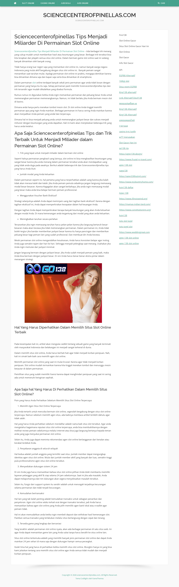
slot (34, 82)
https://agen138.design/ (130, 153)
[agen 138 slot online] (89, 567)
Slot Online (28, 3)
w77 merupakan (127, 137)
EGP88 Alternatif (127, 75)
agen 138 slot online (129, 237)
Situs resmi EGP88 (128, 86)
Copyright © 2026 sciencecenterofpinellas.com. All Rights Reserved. (89, 575)
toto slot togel (125, 221)
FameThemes (98, 578)
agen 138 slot (125, 165)
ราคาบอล (123, 125)
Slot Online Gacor (127, 40)
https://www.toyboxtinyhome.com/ (136, 181)
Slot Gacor (124, 57)
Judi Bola (66, 3)
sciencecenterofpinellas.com (89, 15)
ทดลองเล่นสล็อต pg (128, 103)
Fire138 (123, 35)
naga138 (123, 170)
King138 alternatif (127, 92)
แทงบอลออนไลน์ (127, 120)
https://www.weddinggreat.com (134, 232)
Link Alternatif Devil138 (130, 97)
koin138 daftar (126, 187)
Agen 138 (123, 193)
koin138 (123, 215)
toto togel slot (125, 226)
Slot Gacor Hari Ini (128, 142)
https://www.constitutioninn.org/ (135, 209)
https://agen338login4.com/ (132, 176)
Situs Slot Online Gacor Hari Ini (134, 46)
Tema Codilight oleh (84, 578)
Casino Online (48, 3)
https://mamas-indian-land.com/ (135, 204)
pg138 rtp (124, 148)
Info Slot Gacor (126, 63)
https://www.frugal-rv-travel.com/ (135, 159)
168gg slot (124, 81)
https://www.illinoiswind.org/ (133, 198)
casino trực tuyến (127, 131)
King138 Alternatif (128, 109)
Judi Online (82, 3)
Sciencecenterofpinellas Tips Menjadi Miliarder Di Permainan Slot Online (49, 51)
